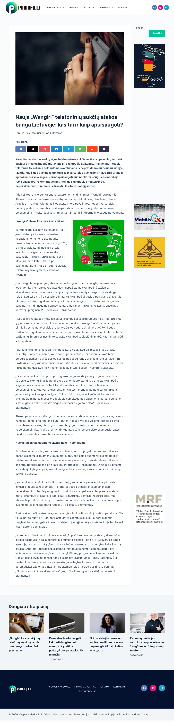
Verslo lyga (106, 7)
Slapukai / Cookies (59, 686)
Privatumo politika (85, 686)
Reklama (104, 686)
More (121, 7)
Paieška (138, 27)
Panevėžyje (54, 7)
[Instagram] (160, 7)
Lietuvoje (88, 7)
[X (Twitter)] (32, 149)
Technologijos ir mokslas (47, 133)
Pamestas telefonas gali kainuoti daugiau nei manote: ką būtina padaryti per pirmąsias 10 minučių (66, 646)
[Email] (104, 149)
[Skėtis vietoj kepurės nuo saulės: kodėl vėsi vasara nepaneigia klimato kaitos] (107, 623)
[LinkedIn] (56, 149)
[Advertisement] (149, 146)
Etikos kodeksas (86, 691)
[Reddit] (92, 149)
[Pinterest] (44, 149)
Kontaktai (119, 686)
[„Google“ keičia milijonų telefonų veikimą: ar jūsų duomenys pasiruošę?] (26, 623)
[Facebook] (154, 7)
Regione (73, 7)
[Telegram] (166, 7)
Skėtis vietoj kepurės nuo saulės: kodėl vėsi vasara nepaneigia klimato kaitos (106, 642)
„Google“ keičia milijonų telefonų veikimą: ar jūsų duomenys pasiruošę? (25, 642)
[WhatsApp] (80, 149)
